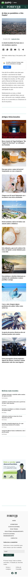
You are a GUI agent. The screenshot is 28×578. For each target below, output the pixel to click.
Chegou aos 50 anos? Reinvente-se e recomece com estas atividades (13, 196)
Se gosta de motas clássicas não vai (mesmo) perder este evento (13, 333)
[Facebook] (3, 49)
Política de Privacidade (18, 568)
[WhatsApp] (7, 49)
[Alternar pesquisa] (25, 7)
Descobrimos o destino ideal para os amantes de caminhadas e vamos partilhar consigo (13, 278)
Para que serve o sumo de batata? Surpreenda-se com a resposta (12, 170)
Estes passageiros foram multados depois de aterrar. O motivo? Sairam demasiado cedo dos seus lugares (13, 360)
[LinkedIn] (11, 49)
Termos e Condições (8, 568)
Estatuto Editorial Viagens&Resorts (9, 534)
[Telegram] (22, 49)
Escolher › (7, 67)
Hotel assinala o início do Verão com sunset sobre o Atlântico (13, 222)
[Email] (15, 49)
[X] (19, 49)
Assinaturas (14, 524)
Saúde (14, 520)
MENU (15, 2)
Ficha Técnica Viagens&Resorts (14, 531)
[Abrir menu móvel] (2, 7)
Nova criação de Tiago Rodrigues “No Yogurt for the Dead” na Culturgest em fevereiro (14, 143)
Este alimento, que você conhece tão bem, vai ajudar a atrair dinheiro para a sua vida (13, 250)
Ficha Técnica (14, 529)
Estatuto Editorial (14, 526)
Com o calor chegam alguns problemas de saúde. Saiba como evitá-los (12, 306)
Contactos (14, 538)
